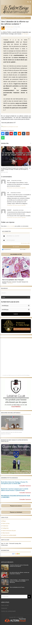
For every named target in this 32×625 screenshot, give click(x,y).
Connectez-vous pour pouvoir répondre (16, 187)
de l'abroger (25, 33)
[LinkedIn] (15, 133)
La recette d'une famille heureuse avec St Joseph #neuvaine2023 (14, 375)
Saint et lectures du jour (9, 530)
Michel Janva (10, 26)
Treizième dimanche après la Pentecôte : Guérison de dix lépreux (19, 565)
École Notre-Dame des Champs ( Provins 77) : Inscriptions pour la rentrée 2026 (14, 482)
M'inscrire (28, 249)
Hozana (28, 375)
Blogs (4, 521)
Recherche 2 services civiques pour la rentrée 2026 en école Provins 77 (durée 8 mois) (14, 489)
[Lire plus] (10, 283)
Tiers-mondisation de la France (17, 587)
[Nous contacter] (14, 554)
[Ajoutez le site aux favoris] (16, 554)
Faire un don (6, 523)
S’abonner (5, 525)
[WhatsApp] (3, 137)
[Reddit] (19, 133)
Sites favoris (5, 533)
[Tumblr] (23, 133)
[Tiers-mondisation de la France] (5, 592)
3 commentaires (9, 29)
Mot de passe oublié (25, 243)
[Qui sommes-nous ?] (13, 554)
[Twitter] (3, 133)
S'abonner (4, 608)
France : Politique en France (8, 17)
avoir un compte (10, 226)
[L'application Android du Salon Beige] (19, 554)
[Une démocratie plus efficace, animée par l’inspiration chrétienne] (5, 577)
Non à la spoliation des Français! (13, 280)
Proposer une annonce (16, 505)
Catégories (5, 528)
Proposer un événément (16, 512)
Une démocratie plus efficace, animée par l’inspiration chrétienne (19, 573)
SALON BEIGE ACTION (16, 254)
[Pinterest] (11, 133)
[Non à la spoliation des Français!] (16, 277)
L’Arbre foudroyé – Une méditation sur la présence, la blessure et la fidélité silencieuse (19, 581)
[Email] (28, 133)
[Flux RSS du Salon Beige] (17, 554)
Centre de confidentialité (9, 535)
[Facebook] (7, 133)
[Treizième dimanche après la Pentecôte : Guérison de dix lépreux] (5, 570)
